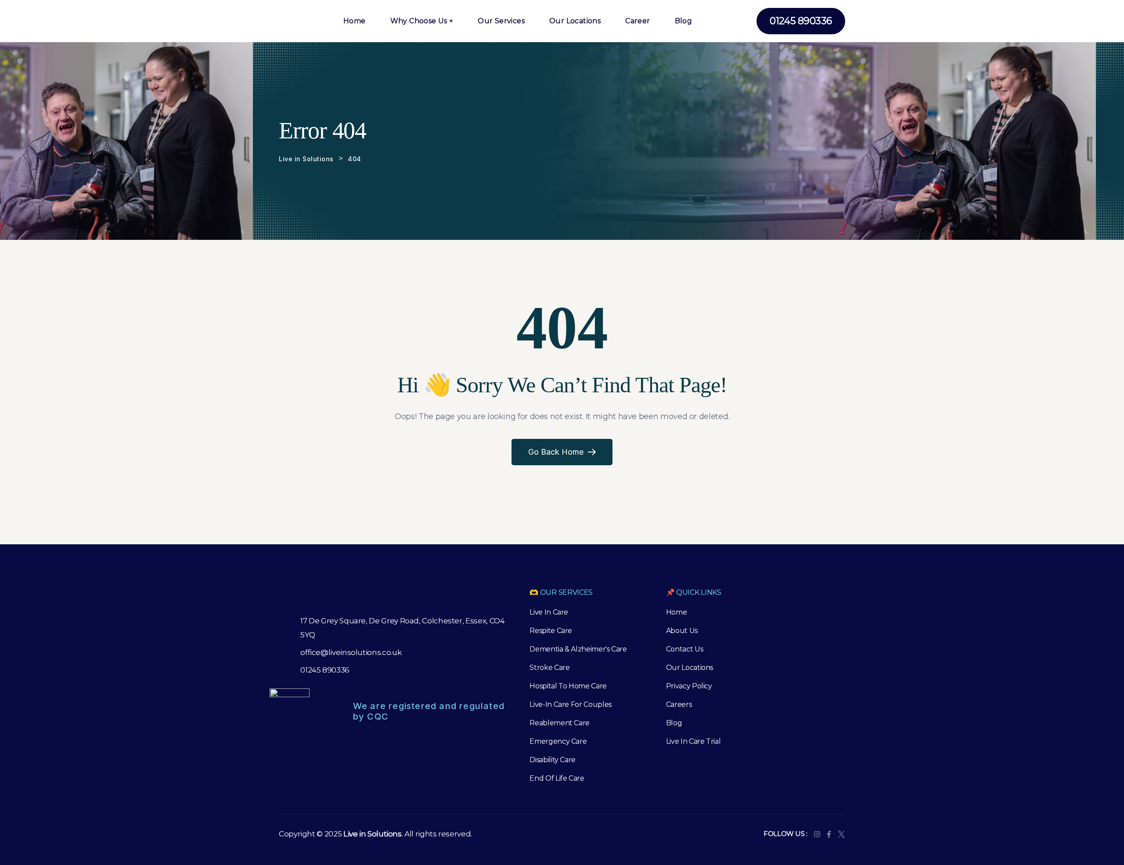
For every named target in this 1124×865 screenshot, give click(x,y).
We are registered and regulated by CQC (428, 711)
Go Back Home (556, 451)
